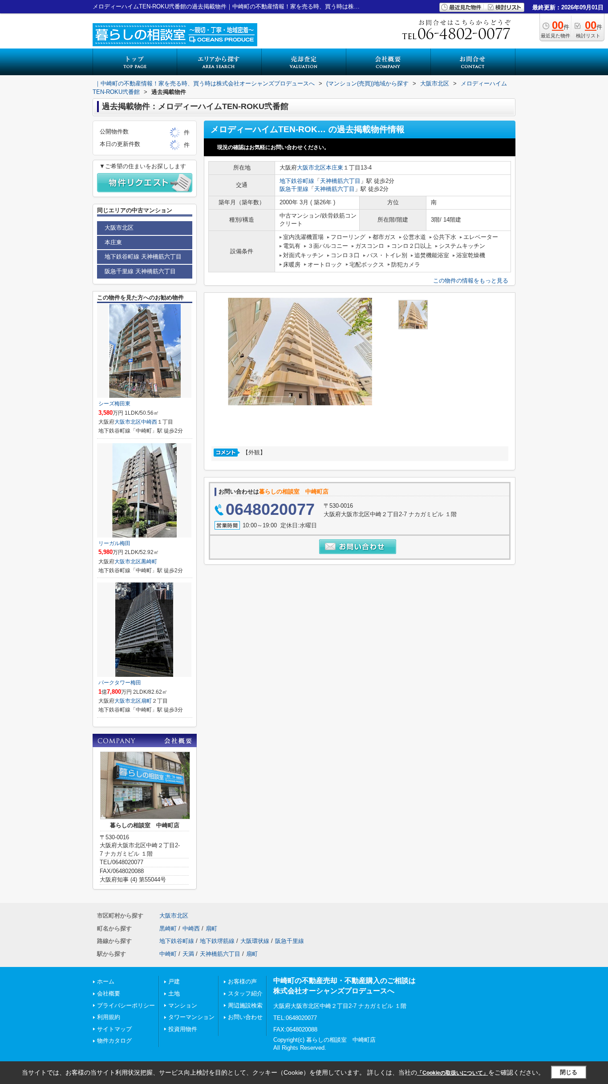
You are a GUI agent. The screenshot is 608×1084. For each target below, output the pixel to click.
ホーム (105, 981)
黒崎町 (149, 561)
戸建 (174, 981)
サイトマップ (114, 1029)
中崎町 (168, 954)
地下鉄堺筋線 (217, 941)
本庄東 (334, 167)
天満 (188, 954)
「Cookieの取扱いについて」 (452, 1073)
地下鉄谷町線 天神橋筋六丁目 (143, 256)
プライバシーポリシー (126, 1005)
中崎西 (149, 422)
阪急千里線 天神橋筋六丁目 (140, 271)
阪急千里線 (294, 189)
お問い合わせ (245, 1017)
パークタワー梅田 (119, 683)
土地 (174, 993)
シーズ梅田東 (114, 403)
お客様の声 (242, 981)
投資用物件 (182, 1029)
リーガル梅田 (114, 543)
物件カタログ (114, 1040)
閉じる (568, 1072)
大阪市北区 (311, 167)
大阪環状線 (254, 941)
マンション (182, 1005)
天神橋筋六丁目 (340, 181)
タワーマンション (191, 1017)
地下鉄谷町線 (297, 181)
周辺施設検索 (245, 1005)
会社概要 (108, 993)
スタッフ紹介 (245, 993)
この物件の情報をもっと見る (470, 280)
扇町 (146, 701)
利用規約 (108, 1017)
